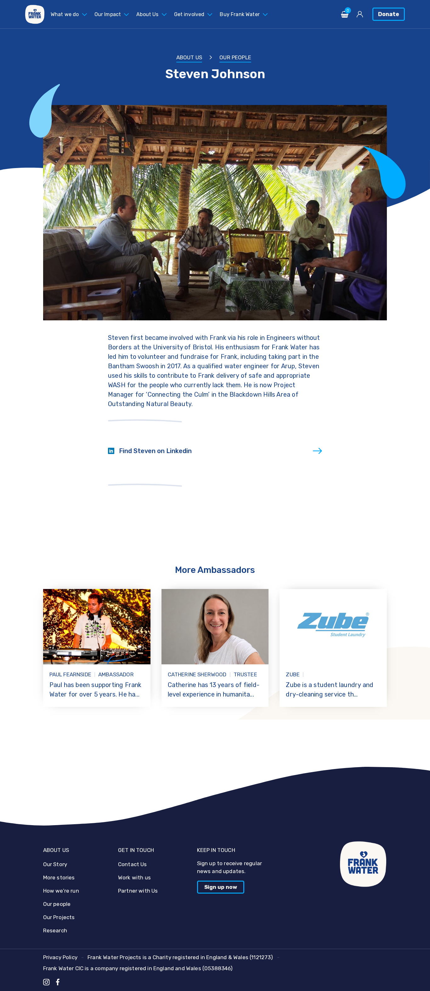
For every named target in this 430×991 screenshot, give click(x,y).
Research (55, 930)
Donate (388, 14)
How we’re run (61, 891)
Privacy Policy (60, 957)
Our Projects (59, 917)
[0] (344, 16)
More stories (59, 877)
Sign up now (220, 887)
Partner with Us (138, 891)
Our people (235, 57)
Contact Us (132, 864)
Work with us (134, 877)
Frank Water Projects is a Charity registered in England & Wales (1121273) (180, 957)
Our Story (55, 864)
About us (189, 57)
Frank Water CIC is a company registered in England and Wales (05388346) (138, 968)
